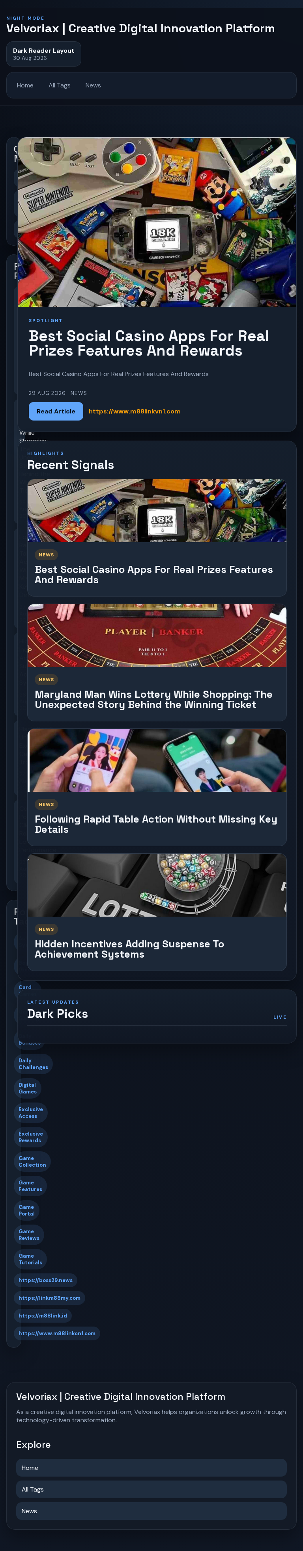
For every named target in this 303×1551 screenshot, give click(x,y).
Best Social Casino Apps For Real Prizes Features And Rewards (154, 575)
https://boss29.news (46, 1280)
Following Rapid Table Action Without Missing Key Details (156, 824)
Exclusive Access (31, 1112)
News (93, 85)
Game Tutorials (30, 1259)
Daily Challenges (33, 1064)
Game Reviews (29, 1235)
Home (25, 85)
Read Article (56, 411)
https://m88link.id (43, 1315)
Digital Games (28, 1088)
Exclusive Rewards (31, 1137)
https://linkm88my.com (49, 1298)
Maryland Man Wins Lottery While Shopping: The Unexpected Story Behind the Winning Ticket (154, 699)
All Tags (60, 85)
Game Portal (27, 1210)
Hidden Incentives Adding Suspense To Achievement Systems (129, 949)
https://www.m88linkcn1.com (57, 1333)
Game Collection (32, 1161)
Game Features (30, 1186)
